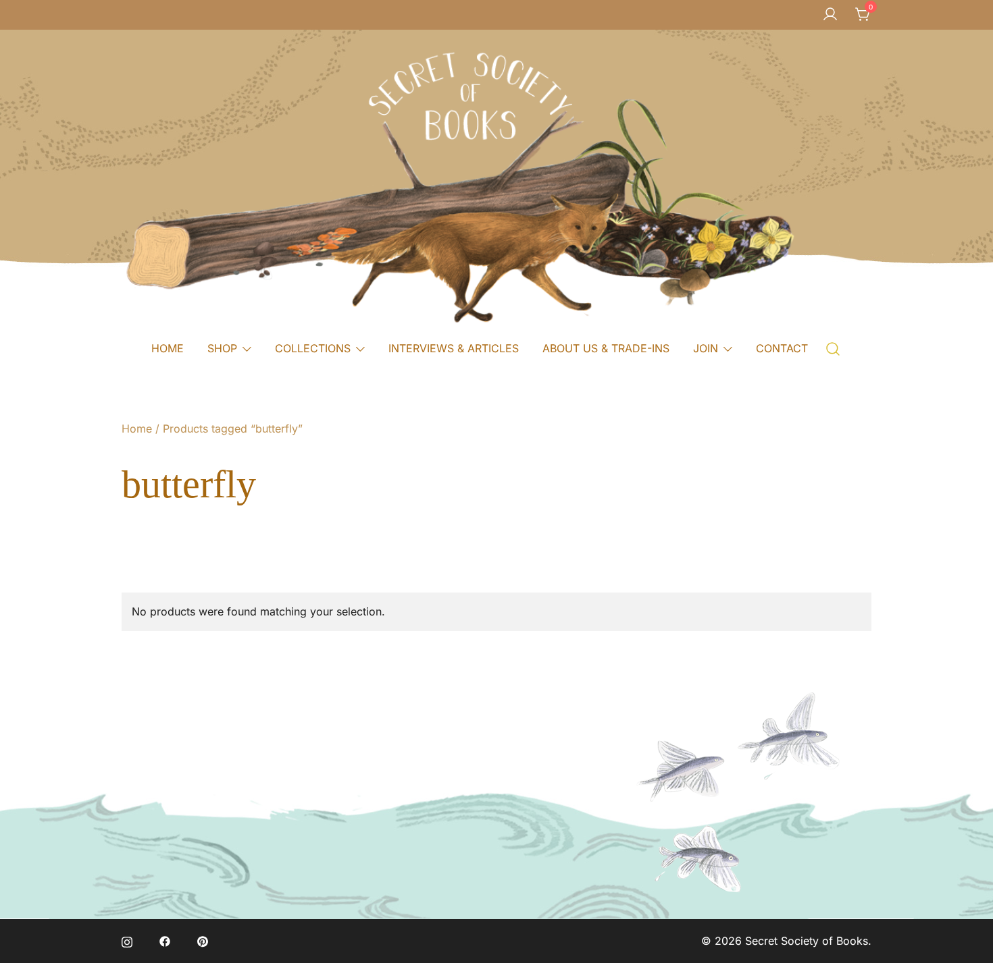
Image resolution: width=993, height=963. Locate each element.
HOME (167, 348)
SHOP (222, 348)
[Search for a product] (833, 348)
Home (137, 428)
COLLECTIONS (313, 348)
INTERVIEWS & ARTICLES (453, 348)
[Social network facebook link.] (164, 940)
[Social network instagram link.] (127, 940)
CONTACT (782, 348)
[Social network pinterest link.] (202, 940)
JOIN (705, 348)
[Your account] (830, 15)
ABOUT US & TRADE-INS (605, 348)
